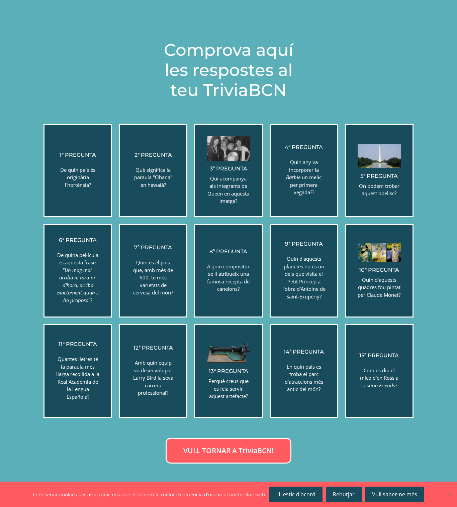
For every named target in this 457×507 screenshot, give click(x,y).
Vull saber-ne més (394, 494)
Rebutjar (344, 494)
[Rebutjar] (448, 494)
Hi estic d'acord (295, 494)
